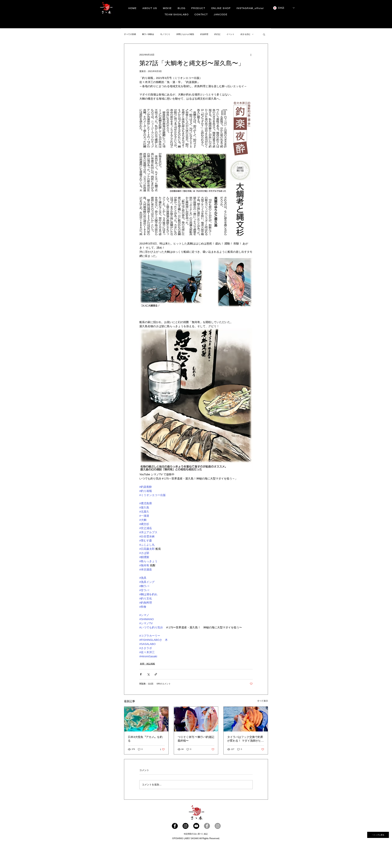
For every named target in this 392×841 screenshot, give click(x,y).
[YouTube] (196, 826)
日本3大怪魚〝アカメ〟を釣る (145, 738)
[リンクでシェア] (155, 674)
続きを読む (246, 34)
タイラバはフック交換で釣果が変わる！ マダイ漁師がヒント (245, 739)
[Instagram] (218, 826)
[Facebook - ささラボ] (175, 826)
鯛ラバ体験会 (148, 34)
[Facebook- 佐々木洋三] (207, 826)
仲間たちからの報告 (185, 34)
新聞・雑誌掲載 (147, 664)
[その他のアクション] (251, 55)
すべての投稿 (130, 34)
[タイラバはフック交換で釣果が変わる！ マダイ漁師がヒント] (246, 719)
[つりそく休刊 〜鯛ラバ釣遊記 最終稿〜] (196, 719)
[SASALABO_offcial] (185, 826)
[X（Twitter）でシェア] (148, 674)
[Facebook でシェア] (140, 674)
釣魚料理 (204, 34)
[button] (264, 34)
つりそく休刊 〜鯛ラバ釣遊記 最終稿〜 (196, 738)
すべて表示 (262, 701)
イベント (230, 34)
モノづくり (165, 34)
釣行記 (217, 34)
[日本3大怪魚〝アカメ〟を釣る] (146, 719)
